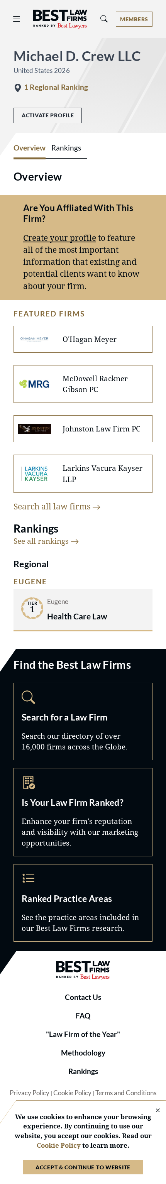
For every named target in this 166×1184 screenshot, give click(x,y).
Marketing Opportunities (83, 812)
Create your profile (59, 237)
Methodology (83, 1053)
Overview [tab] (30, 148)
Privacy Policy (29, 1093)
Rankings (83, 1071)
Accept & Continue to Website (83, 1167)
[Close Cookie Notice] (152, 1111)
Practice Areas (83, 902)
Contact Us (83, 997)
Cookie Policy (72, 1093)
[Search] (104, 19)
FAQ (83, 1015)
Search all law (53, 506)
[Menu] (17, 19)
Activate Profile (48, 115)
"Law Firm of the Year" (83, 1034)
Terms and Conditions (125, 1093)
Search (83, 721)
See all (42, 541)
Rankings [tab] (66, 148)
